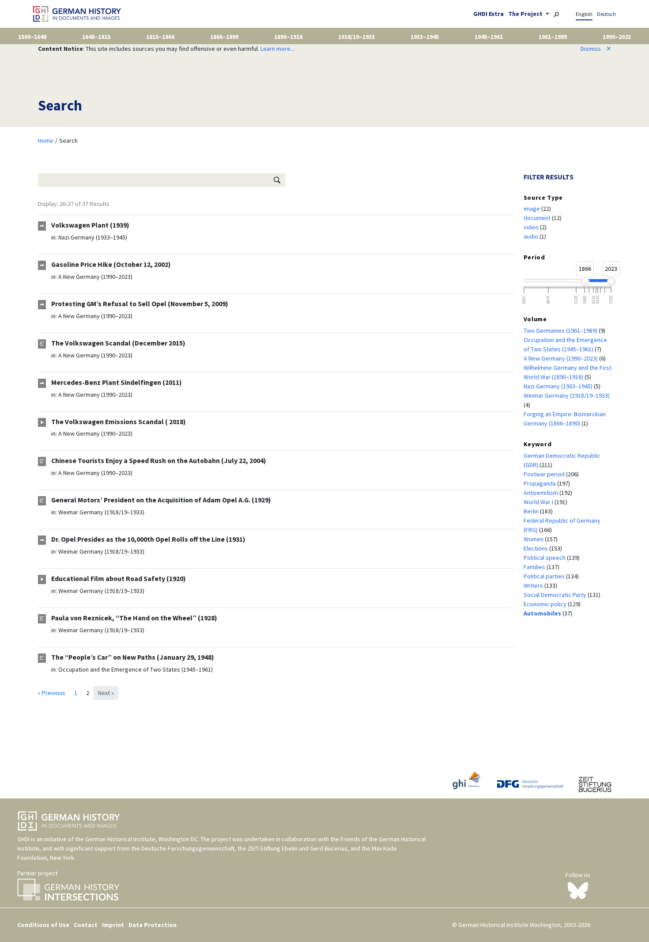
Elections (536, 548)
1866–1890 (224, 37)
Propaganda (540, 483)
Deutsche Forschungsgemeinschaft (187, 848)
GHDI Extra (488, 14)
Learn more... (277, 49)
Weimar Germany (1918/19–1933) (101, 512)
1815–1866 (160, 37)
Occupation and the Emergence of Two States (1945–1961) (135, 669)
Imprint (113, 925)
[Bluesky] (578, 890)
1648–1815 (96, 37)
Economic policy (546, 604)
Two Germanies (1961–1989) (561, 330)
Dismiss (596, 49)
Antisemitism (541, 493)
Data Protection (152, 925)
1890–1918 (288, 37)
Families (535, 567)
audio (532, 236)
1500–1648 (32, 37)
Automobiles (543, 613)
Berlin (532, 511)
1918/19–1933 (356, 37)
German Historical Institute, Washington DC (141, 839)
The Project (526, 14)
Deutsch (606, 14)
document (538, 218)
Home (45, 140)
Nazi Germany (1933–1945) (92, 237)
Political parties (545, 576)
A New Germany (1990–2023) (95, 277)
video (532, 227)
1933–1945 (425, 37)
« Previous (51, 693)
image (532, 209)
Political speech (545, 558)
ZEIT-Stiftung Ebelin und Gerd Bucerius (297, 848)
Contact (86, 925)
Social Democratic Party (556, 595)
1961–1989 (553, 37)
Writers (534, 585)
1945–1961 (489, 37)
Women (534, 539)
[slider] (585, 281)
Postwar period (545, 474)
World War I (539, 502)
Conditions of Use (43, 925)
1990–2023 (617, 37)
